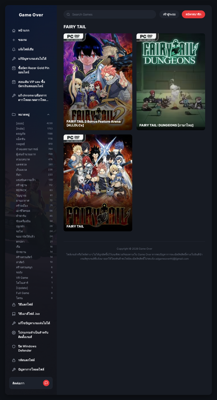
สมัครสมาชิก (193, 14)
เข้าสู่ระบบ (169, 14)
